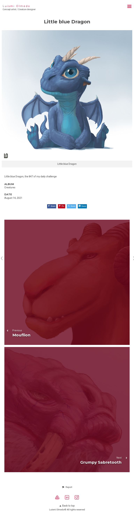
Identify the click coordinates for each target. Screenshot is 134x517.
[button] (67, 487)
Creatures (9, 187)
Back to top (68, 505)
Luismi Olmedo (16, 6)
